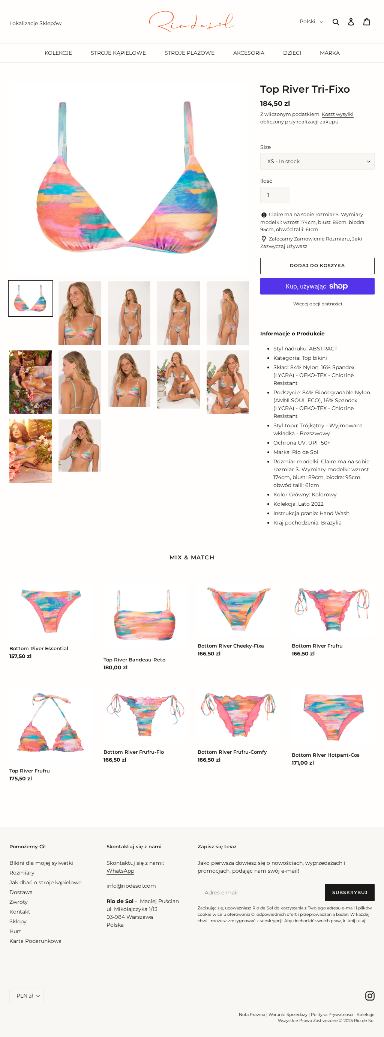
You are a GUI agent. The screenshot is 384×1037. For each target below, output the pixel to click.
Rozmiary (21, 872)
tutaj (360, 920)
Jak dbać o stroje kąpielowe (45, 882)
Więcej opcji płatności (317, 304)
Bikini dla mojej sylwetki (41, 863)
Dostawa (21, 892)
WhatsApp (120, 870)
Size (265, 147)
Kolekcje (366, 1014)
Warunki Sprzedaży (288, 1014)
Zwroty (18, 902)
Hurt (15, 931)
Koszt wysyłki (338, 114)
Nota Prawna (252, 1014)
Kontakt (19, 911)
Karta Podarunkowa (35, 941)
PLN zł (24, 995)
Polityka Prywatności (332, 1014)
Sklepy (18, 921)
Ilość (266, 180)
